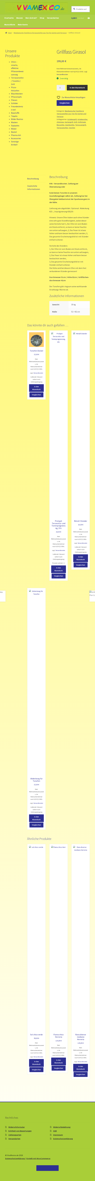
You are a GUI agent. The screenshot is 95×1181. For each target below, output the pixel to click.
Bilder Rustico (17, 119)
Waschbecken (17, 93)
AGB (55, 1131)
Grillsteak (82, 122)
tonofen (72, 128)
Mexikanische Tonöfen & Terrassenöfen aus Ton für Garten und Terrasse (40, 33)
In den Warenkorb (77, 87)
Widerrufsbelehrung (61, 1127)
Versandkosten (62, 74)
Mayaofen (60, 125)
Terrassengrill (80, 125)
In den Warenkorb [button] (36, 388)
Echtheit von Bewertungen (20, 1131)
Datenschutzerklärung (63, 1138)
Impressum (58, 1135)
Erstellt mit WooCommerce (38, 1158)
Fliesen (14, 100)
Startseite (9, 18)
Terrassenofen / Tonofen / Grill (17, 80)
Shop (42, 18)
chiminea (60, 122)
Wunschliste (9, 24)
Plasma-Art (16, 135)
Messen (19, 18)
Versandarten (53, 18)
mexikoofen (69, 125)
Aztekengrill (72, 119)
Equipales (15, 125)
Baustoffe (15, 113)
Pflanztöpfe (16, 97)
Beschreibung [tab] (33, 178)
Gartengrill (69, 122)
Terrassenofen (62, 128)
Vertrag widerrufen (47, 1168)
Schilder (14, 103)
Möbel (13, 128)
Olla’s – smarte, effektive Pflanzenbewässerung (17, 68)
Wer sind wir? (31, 18)
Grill (75, 122)
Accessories (16, 138)
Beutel (14, 132)
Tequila (14, 116)
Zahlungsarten (14, 1135)
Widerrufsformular (16, 1127)
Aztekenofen (82, 119)
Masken (14, 122)
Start (10, 33)
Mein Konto (23, 24)
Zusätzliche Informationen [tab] (33, 187)
